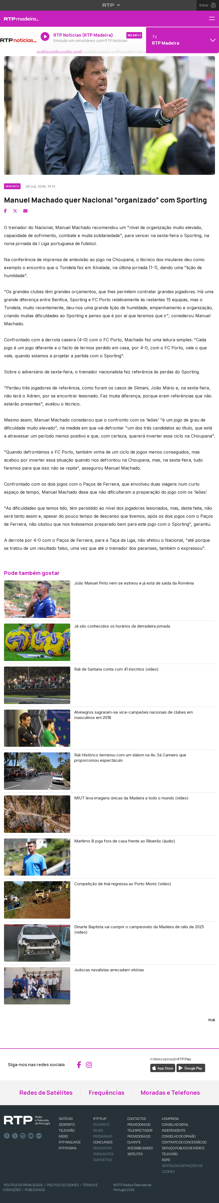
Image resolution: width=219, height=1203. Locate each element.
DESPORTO (67, 1124)
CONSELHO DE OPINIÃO (178, 1136)
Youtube (31, 1136)
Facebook (7, 1136)
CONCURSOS (102, 1142)
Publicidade (35, 1189)
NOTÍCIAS (66, 1118)
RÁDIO (63, 1136)
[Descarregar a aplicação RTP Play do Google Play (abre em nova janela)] (190, 1068)
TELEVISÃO (67, 1130)
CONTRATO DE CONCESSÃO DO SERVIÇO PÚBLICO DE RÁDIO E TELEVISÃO (184, 1148)
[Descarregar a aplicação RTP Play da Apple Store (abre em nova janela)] (162, 1068)
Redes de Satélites (46, 1093)
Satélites (135, 1154)
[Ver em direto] (18, 40)
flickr (39, 1136)
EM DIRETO (101, 1124)
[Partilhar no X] (15, 211)
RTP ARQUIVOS (69, 1142)
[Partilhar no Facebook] (5, 211)
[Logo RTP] (27, 1120)
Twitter (15, 1136)
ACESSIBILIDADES (140, 1148)
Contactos (102, 1160)
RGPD (166, 1160)
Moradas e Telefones (170, 1093)
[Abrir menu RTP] (109, 5)
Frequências (106, 1093)
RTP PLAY (100, 1118)
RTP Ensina (67, 1148)
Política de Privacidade (23, 1185)
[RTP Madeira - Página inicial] (18, 19)
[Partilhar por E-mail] (25, 211)
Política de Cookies (63, 1185)
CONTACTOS (136, 1118)
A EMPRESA (170, 1118)
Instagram (23, 1136)
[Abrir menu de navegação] (214, 19)
